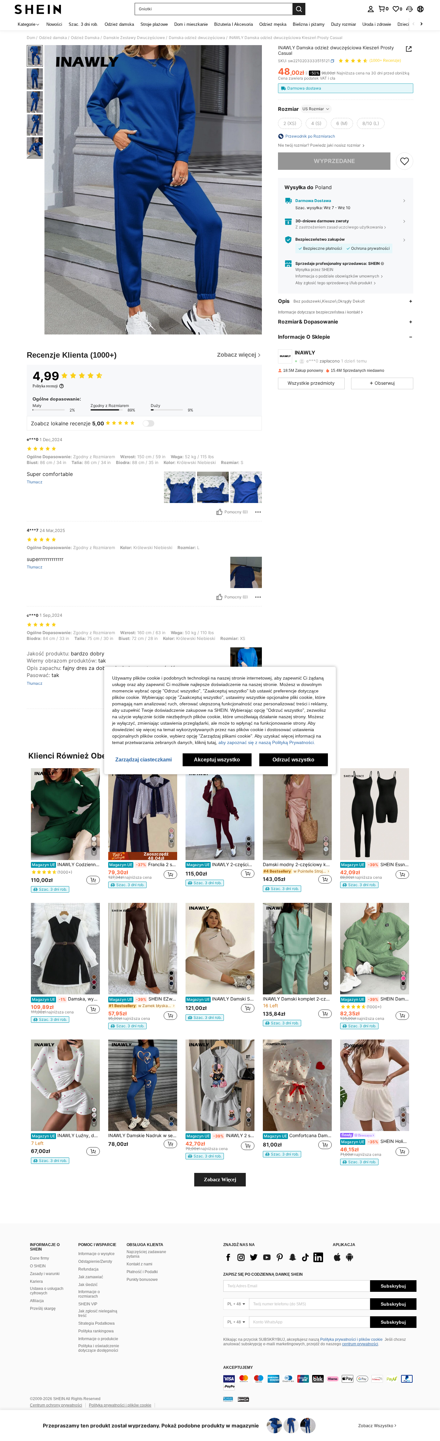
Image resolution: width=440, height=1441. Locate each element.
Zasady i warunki (45, 1274)
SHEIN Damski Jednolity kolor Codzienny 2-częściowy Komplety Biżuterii (375, 998)
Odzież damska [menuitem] (119, 24)
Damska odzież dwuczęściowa (197, 37)
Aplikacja (344, 1245)
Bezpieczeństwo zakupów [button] (320, 239)
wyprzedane (334, 161)
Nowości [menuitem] (54, 24)
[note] (50, 889)
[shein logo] (37, 9)
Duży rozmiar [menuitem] (343, 24)
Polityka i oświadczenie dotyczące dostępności (98, 1348)
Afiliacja (37, 1301)
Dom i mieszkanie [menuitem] (191, 24)
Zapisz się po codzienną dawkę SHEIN (263, 1274)
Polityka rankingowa (96, 1331)
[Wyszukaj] (298, 9)
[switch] (148, 423)
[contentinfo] (319, 1382)
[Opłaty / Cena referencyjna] (306, 73)
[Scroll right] (421, 24)
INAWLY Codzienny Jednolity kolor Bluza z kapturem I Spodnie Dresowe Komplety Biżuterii (66, 864)
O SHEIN (38, 1266)
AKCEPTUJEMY (238, 1368)
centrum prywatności (360, 1344)
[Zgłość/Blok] (258, 512)
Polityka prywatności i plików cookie (351, 1339)
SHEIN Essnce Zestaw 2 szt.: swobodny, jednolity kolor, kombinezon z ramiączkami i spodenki (375, 864)
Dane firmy (39, 1258)
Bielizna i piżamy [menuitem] (309, 24)
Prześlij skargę (43, 1308)
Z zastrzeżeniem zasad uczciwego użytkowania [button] (339, 227)
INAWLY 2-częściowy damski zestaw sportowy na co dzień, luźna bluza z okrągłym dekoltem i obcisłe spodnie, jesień (220, 864)
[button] (409, 9)
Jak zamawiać (90, 1277)
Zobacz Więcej (220, 1179)
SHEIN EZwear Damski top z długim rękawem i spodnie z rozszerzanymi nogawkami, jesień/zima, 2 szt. (143, 998)
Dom (31, 37)
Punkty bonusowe (142, 1279)
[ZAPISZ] (404, 161)
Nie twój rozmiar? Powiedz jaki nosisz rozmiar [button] (319, 145)
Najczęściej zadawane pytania (146, 1254)
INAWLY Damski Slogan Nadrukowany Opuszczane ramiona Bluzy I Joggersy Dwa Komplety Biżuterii (220, 998)
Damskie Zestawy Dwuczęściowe (134, 37)
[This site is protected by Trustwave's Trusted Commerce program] (228, 1399)
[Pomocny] (219, 512)
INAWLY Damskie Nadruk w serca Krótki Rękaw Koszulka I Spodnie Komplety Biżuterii (142, 1135)
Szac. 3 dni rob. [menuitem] (83, 24)
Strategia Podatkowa (96, 1323)
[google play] (349, 1260)
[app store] (337, 1260)
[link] (383, 9)
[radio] (290, 123)
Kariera (36, 1281)
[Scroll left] (413, 24)
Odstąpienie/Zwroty (95, 1261)
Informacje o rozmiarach (89, 1294)
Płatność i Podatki (142, 1272)
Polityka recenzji (45, 386)
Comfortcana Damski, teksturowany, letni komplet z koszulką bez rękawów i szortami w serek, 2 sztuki (298, 1135)
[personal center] (371, 9)
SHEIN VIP (87, 1304)
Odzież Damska (85, 37)
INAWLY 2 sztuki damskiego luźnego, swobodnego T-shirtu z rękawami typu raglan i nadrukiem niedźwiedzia (220, 1135)
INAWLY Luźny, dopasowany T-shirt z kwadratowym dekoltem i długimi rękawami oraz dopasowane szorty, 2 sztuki (66, 1135)
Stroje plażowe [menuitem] (154, 24)
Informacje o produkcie (98, 1339)
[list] (274, 1257)
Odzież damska (53, 37)
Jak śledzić (88, 1284)
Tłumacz (35, 482)
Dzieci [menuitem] (403, 24)
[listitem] (65, 830)
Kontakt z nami (139, 1264)
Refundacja (88, 1269)
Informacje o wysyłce (96, 1254)
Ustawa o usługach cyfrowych (46, 1290)
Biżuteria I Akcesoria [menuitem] (233, 24)
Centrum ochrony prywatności (56, 1405)
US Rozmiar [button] (313, 108)
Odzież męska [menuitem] (272, 24)
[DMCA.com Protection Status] (243, 1399)
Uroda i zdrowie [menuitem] (376, 24)
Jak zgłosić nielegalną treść (97, 1313)
